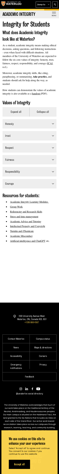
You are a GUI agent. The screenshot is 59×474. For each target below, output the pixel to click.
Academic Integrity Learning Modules (29, 201)
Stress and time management (24, 216)
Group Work (16, 206)
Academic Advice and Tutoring (25, 221)
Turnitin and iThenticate (22, 231)
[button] (43, 4)
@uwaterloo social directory (29, 393)
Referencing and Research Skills (26, 211)
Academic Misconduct (21, 236)
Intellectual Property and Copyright (27, 226)
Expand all (16, 111)
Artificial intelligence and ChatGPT (27, 240)
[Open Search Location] (55, 5)
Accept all (19, 464)
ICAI (50, 63)
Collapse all (43, 111)
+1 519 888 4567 (31, 322)
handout (36, 93)
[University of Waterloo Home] (11, 4)
